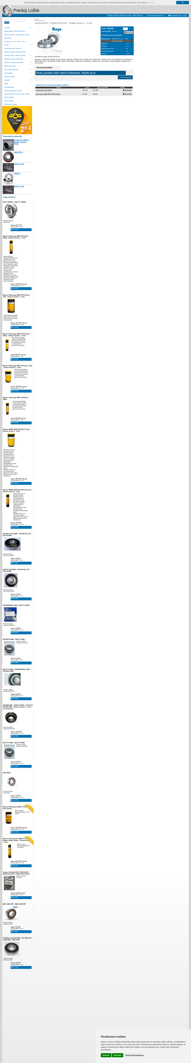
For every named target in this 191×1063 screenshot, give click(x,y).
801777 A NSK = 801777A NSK (14, 743)
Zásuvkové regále (10, 104)
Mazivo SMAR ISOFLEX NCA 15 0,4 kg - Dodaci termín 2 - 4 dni (17, 490)
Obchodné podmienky (155, 15)
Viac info (151, 2)
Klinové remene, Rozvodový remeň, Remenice (16, 36)
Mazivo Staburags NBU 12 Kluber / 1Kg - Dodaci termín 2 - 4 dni (17, 366)
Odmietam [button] (117, 1055)
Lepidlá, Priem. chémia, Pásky (14, 55)
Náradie (7, 80)
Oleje (6, 83)
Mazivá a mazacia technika (13, 62)
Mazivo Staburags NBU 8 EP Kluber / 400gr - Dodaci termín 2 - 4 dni (16, 334)
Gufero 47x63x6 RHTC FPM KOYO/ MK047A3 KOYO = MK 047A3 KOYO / (16, 873)
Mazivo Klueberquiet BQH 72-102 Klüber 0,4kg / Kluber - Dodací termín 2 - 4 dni (17, 840)
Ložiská (7, 28)
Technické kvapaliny (11, 69)
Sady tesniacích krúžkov (12, 48)
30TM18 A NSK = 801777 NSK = (14, 639)
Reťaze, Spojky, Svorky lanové (15, 52)
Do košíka (15, 229)
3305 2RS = (18, 152)
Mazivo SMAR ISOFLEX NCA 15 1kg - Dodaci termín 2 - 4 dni (16, 430)
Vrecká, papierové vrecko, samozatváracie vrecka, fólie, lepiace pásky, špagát (17, 94)
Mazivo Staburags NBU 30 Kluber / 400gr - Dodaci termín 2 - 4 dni (16, 237)
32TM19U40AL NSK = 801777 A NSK (16, 605)
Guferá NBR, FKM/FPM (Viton (14, 31)
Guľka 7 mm (19, 164)
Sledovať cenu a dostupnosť (112, 35)
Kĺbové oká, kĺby (10, 66)
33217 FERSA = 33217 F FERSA (14, 202)
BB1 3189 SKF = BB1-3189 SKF (14, 904)
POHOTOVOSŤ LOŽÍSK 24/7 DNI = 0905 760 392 (125, 15)
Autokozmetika (9, 76)
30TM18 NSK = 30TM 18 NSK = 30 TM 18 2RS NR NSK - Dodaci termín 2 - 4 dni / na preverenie (18, 707)
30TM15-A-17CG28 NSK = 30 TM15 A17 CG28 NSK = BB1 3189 (17, 939)
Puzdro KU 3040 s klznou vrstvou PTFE (21, 142)
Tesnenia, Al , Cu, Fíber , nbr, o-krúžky (15, 43)
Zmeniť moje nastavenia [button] (134, 1055)
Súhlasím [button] (106, 1055)
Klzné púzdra (8, 101)
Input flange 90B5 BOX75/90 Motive (47, 94)
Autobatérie (8, 73)
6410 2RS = (7, 773)
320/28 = (17, 173)
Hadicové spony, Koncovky (13, 59)
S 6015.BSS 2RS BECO (43, 90)
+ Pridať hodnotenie (125, 77)
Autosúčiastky (9, 87)
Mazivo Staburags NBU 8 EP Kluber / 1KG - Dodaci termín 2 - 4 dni (16, 296)
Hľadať (7, 22)
